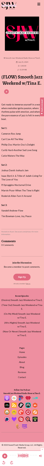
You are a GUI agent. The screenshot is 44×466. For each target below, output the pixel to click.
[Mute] (40, 456)
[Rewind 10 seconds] (3, 462)
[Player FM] (28, 414)
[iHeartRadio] (28, 399)
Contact (22, 377)
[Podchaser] (7, 421)
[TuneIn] (35, 399)
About (22, 362)
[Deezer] (14, 421)
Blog (22, 367)
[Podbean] (35, 421)
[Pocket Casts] (21, 414)
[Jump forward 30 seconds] (11, 462)
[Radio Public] (21, 421)
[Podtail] (17, 428)
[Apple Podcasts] (7, 399)
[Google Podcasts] (14, 399)
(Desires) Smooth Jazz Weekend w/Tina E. (22, 300)
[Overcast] (7, 414)
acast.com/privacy (24, 232)
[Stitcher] (7, 407)
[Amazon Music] (24, 428)
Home (22, 352)
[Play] (5, 456)
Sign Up (22, 277)
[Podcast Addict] (35, 414)
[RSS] (14, 407)
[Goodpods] (14, 414)
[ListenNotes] (28, 421)
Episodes (22, 357)
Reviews (22, 372)
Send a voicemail (42, 105)
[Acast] (21, 407)
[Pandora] (21, 399)
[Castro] (28, 407)
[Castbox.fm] (35, 407)
